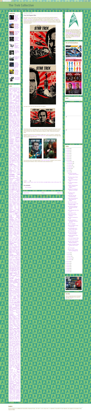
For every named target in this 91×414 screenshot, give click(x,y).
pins (13, 291)
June (69, 171)
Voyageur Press (15, 388)
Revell (15, 308)
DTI (13, 162)
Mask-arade (11, 245)
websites (18, 389)
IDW (16, 214)
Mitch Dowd (11, 256)
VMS (19, 386)
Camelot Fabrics (16, 124)
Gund (13, 201)
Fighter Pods (15, 183)
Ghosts (18, 194)
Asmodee (10, 100)
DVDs (18, 162)
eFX (12, 167)
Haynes (10, 204)
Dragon (14, 159)
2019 (68, 151)
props (15, 302)
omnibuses (17, 279)
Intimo (15, 218)
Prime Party (14, 301)
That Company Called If (16, 352)
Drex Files (59, 9)
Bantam (18, 103)
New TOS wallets (71, 248)
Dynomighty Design (14, 163)
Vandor (10, 384)
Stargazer (11, 344)
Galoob (18, 190)
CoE (17, 135)
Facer (14, 177)
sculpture (11, 325)
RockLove (18, 312)
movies (18, 259)
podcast (10, 297)
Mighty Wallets (17, 252)
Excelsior (18, 173)
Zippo (16, 399)
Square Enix (17, 337)
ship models (17, 328)
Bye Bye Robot (16, 122)
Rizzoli (14, 311)
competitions (11, 138)
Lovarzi (15, 240)
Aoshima (10, 99)
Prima (10, 301)
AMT (14, 97)
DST (10, 162)
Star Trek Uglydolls (71, 223)
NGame (18, 270)
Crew (14, 145)
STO (14, 347)
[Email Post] (30, 180)
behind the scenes (14, 106)
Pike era (10, 291)
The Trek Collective (21, 5)
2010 (68, 266)
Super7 (10, 350)
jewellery (18, 221)
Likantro (14, 238)
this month (17, 364)
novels (52, 182)
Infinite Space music (72, 212)
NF (16, 270)
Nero (17, 266)
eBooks (15, 165)
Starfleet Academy (16, 343)
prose (58, 182)
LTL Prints (14, 241)
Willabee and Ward (16, 394)
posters (15, 298)
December (70, 161)
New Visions (11, 269)
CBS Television (12, 127)
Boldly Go (11, 115)
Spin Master (15, 336)
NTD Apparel (12, 276)
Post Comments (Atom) (45, 196)
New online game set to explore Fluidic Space (72, 229)
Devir (16, 154)
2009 (68, 268)
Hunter (14, 212)
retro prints (11, 308)
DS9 (13, 160)
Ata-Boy (10, 101)
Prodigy (18, 301)
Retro (19, 307)
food (16, 184)
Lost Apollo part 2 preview (73, 239)
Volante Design (12, 387)
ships (10, 329)
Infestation (18, 215)
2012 (68, 263)
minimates (11, 254)
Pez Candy (18, 288)
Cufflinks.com (11, 150)
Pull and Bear (11, 303)
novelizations (17, 274)
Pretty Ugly (11, 300)
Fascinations (17, 180)
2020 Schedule (24, 9)
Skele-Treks (11, 335)
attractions (18, 101)
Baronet (18, 104)
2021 (68, 148)
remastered (15, 307)
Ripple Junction (12, 309)
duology (28, 19)
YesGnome (11, 399)
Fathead (10, 181)
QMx (13, 304)
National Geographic (16, 265)
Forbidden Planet (14, 185)
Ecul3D (19, 165)
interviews (11, 218)
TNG (18, 369)
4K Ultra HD (15, 88)
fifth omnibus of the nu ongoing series (38, 135)
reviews (18, 308)
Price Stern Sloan (17, 300)
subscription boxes (16, 349)
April (69, 254)
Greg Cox (56, 18)
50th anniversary (13, 90)
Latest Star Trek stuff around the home (72, 196)
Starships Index (48, 9)
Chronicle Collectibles (16, 131)
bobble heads (16, 114)
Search (63, 9)
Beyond (14, 107)
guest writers (11, 200)
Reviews (54, 9)
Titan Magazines (16, 367)
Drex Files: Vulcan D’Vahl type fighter (73, 178)
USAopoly (18, 383)
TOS (60, 182)
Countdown (17, 140)
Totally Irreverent (12, 373)
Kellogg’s (18, 225)
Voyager (11, 388)
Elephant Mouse (12, 168)
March (69, 256)
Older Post (59, 192)
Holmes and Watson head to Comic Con (73, 226)
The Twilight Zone (16, 360)
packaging (15, 282)
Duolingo (15, 162)
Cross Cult (38, 182)
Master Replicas (12, 246)
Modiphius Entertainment (14, 258)
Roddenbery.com (12, 315)
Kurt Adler (15, 229)
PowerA (18, 298)
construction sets (13, 139)
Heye (15, 207)
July (69, 170)
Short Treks (11, 331)
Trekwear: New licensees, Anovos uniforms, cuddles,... (73, 186)
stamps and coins (13, 338)
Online (15, 280)
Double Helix (17, 158)
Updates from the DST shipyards (72, 215)
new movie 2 (17, 268)
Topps (14, 372)
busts (10, 122)
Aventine (11, 103)
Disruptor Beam (12, 156)
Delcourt (10, 154)
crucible (14, 147)
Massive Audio (17, 245)
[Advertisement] (52, 171)
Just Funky (13, 225)
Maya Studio (18, 247)
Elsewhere (18, 168)
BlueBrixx (13, 112)
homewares (12, 211)
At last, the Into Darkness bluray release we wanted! (73, 199)
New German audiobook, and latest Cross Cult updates (73, 207)
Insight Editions (14, 216)
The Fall (14, 354)
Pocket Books (17, 296)
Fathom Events (17, 181)
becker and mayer (16, 105)
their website (46, 160)
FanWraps (11, 180)
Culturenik (18, 150)
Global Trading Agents (14, 195)
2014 (68, 160)
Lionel (17, 238)
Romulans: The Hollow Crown (14, 317)
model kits (17, 257)
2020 (68, 150)
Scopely (14, 324)
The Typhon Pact (13, 361)
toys (15, 374)
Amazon (10, 97)
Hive (19, 208)
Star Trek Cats (15, 339)
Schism (14, 323)
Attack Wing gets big (72, 230)
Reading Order (38, 9)
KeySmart (15, 226)
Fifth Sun (11, 183)
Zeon (14, 399)
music (15, 261)
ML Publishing (11, 257)
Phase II (11, 289)
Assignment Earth (16, 100)
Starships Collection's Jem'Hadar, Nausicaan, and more (73, 221)
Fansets (18, 179)
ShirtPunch (11, 330)
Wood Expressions (17, 396)
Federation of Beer (16, 182)
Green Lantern (17, 199)
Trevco (18, 376)
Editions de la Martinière (13, 166)
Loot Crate (11, 240)
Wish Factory (12, 395)
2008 (68, 270)
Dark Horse (18, 151)
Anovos (10, 98)
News (10, 9)
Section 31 (17, 326)
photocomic (17, 289)
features (10, 182)
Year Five (14, 398)
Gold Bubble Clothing (13, 197)
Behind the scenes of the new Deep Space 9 (17, 39)
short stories (17, 330)
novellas (11, 275)
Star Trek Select (12, 341)
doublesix (10, 159)
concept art (17, 138)
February (70, 257)
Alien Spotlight (16, 96)
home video (16, 210)
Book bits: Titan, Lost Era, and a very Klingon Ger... (73, 250)
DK (16, 156)
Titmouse (11, 369)
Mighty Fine (11, 252)
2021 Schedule (31, 9)
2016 (68, 156)
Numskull (18, 276)
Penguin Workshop (12, 287)
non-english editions (47, 182)
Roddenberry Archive (14, 313)
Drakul (17, 159)
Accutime (10, 92)
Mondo (14, 259)
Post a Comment (28, 187)
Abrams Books (17, 91)
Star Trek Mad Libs (16, 340)
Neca (10, 266)
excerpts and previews (14, 175)
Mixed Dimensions (17, 256)
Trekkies (14, 376)
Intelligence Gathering (14, 217)
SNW (19, 335)
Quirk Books (17, 304)
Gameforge (11, 191)
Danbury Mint (11, 151)
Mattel (14, 247)
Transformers (15, 375)
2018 (68, 153)
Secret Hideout (11, 326)
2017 (68, 155)
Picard (10, 290)
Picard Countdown (16, 290)
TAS (13, 350)
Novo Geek (18, 275)
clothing (18, 133)
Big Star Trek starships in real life (17, 57)
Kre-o (19, 228)
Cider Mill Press (12, 132)
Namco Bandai (16, 264)
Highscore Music (12, 208)
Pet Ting (14, 288)
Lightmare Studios (12, 237)
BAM (13, 103)
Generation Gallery (14, 193)
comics (32, 182)
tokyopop (11, 370)
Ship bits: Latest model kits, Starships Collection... (73, 242)
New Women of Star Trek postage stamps (17, 33)
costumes (11, 140)
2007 (68, 271)
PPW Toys (11, 299)
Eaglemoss (12, 164)
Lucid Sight (18, 241)
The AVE (11, 353)
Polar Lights (17, 297)
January (70, 259)
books (29, 182)
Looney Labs (17, 239)
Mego (10, 250)
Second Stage (17, 325)
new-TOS (13, 270)
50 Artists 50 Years (16, 89)
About (67, 9)
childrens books (12, 130)
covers (35, 182)
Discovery (17, 155)
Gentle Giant (14, 194)
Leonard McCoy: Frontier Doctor (14, 235)
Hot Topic (16, 211)
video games (12, 386)
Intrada (16, 219)
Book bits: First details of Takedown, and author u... (73, 190)
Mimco (10, 253)
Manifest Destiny (12, 244)
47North (10, 88)
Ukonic (18, 380)
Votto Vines (18, 387)
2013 (68, 261)
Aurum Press (17, 102)
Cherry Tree (17, 129)
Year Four (18, 398)
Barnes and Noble (12, 104)
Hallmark (15, 202)
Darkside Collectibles (13, 152)
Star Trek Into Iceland (72, 202)
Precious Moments (17, 299)
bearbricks (11, 105)
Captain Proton (12, 125)
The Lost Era (17, 355)
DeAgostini (14, 153)
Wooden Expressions (12, 397)
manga (18, 243)
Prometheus (11, 302)
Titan (16, 365)
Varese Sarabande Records (14, 385)
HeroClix (10, 207)
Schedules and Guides (17, 9)
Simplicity (18, 334)
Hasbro (18, 203)
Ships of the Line (16, 329)
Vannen (18, 384)
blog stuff (13, 111)
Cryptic (18, 147)
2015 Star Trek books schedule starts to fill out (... (73, 174)
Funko (13, 187)
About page (76, 36)
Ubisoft (16, 379)
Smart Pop (16, 335)
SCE (10, 323)
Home (43, 192)
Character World (14, 128)
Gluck (19, 195)
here (71, 298)
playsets (10, 296)
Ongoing (11, 280)
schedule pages (69, 32)
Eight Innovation (17, 167)
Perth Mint (11, 288)
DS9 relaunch (17, 160)
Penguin (18, 285)
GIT (10, 195)
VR (19, 388)
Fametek (16, 178)
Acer (14, 92)
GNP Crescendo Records (14, 196)
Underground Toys (13, 381)
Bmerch (15, 113)
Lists (43, 9)
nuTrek (55, 182)
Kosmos (15, 228)
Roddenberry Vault (14, 314)
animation (18, 97)
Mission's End (17, 255)
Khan (19, 226)
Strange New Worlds (13, 348)
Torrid (16, 372)
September (70, 166)
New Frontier (17, 267)
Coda (14, 135)
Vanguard (15, 384)
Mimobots (18, 253)
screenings (18, 324)
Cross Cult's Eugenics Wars (73, 238)
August (69, 168)
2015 (68, 158)
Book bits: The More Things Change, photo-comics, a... (73, 245)
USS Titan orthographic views (17, 51)
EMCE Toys (12, 169)
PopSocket (11, 298)
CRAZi (15, 143)
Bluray (18, 112)
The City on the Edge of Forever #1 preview (72, 233)
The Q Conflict (16, 357)
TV (13, 379)
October (70, 165)
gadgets (13, 188)
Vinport (17, 386)
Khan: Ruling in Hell (13, 227)
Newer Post (26, 192)
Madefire (18, 242)
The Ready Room (13, 358)
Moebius (10, 259)
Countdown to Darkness (14, 141)
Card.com (12, 126)
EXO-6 (17, 176)
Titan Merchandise (14, 368)
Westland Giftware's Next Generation (73, 236)
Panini (18, 283)
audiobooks (11, 102)
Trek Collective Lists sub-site (71, 33)
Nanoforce (11, 265)
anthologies (17, 98)
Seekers (11, 327)
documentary (14, 157)
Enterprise (11, 170)
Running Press (12, 322)
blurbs (10, 113)
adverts (10, 95)
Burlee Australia (17, 121)
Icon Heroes (17, 212)
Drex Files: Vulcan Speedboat (71, 193)
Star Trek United (14, 342)
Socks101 (10, 336)
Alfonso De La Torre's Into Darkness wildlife (73, 204)
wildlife (10, 393)
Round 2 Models (13, 318)
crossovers (11, 146)
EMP (19, 169)
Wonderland (11, 396)
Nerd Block (14, 266)
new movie (11, 268)
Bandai (16, 103)
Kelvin (42, 182)
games (18, 191)
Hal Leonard (16, 201)
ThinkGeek (11, 364)
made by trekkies (13, 242)
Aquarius (15, 99)
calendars (15, 123)
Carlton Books (17, 126)
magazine (11, 243)
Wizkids (18, 395)
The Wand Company (14, 363)
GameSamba (11, 192)
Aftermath (15, 95)
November (70, 163)
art (26, 182)
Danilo (15, 151)
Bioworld (10, 110)
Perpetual (18, 287)
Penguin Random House (14, 286)
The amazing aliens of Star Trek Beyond (17, 78)
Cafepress (11, 123)
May (69, 252)
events (10, 173)
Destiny (13, 154)
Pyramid (15, 303)
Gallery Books (14, 190)
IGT (14, 215)
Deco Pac (18, 153)
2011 (68, 265)
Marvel (19, 244)
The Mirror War (12, 356)
